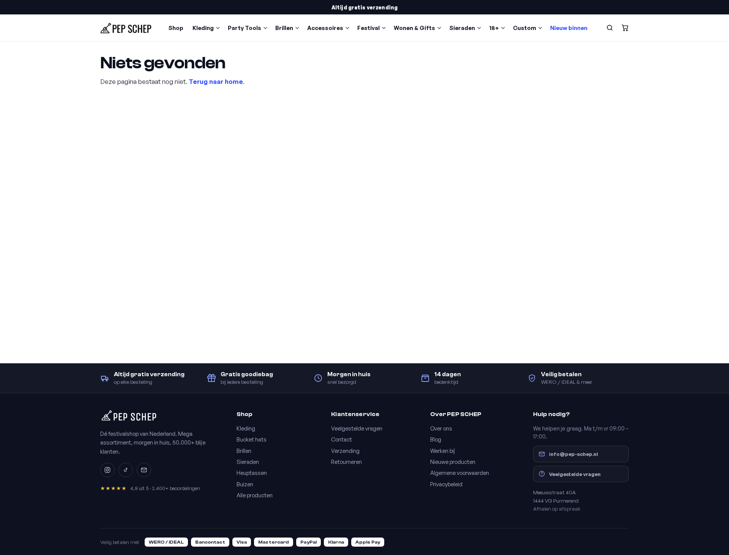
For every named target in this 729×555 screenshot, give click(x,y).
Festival (368, 28)
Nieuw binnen (568, 28)
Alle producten (255, 495)
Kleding (203, 28)
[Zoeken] (610, 28)
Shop (175, 28)
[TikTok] (125, 470)
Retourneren (346, 461)
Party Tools (244, 28)
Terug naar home (216, 81)
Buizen (245, 484)
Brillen (284, 28)
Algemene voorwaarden (459, 472)
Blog (435, 439)
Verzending (345, 450)
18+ (494, 28)
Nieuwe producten (452, 461)
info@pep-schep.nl (573, 454)
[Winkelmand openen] (625, 28)
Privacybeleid (446, 484)
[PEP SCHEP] (126, 27)
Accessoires (325, 28)
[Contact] (144, 470)
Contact (341, 439)
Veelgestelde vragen (356, 428)
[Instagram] (107, 470)
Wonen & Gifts (414, 28)
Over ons (441, 428)
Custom (524, 28)
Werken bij (442, 450)
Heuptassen (252, 472)
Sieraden (462, 28)
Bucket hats (252, 439)
